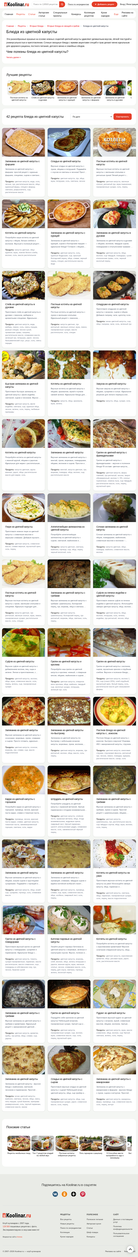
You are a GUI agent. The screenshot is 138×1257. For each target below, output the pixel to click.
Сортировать (122, 117)
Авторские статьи (44, 14)
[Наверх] (130, 1249)
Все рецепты (66, 1219)
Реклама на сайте (127, 14)
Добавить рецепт (104, 4)
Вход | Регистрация (129, 4)
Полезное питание (95, 1219)
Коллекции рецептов (89, 14)
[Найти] (62, 4)
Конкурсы (76, 14)
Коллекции (65, 1232)
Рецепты (20, 14)
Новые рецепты (67, 1224)
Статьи (90, 1228)
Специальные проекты (60, 14)
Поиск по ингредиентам (78, 4)
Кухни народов (105, 14)
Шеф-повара (92, 1232)
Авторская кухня (94, 1224)
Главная (9, 14)
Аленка (19, 1237)
